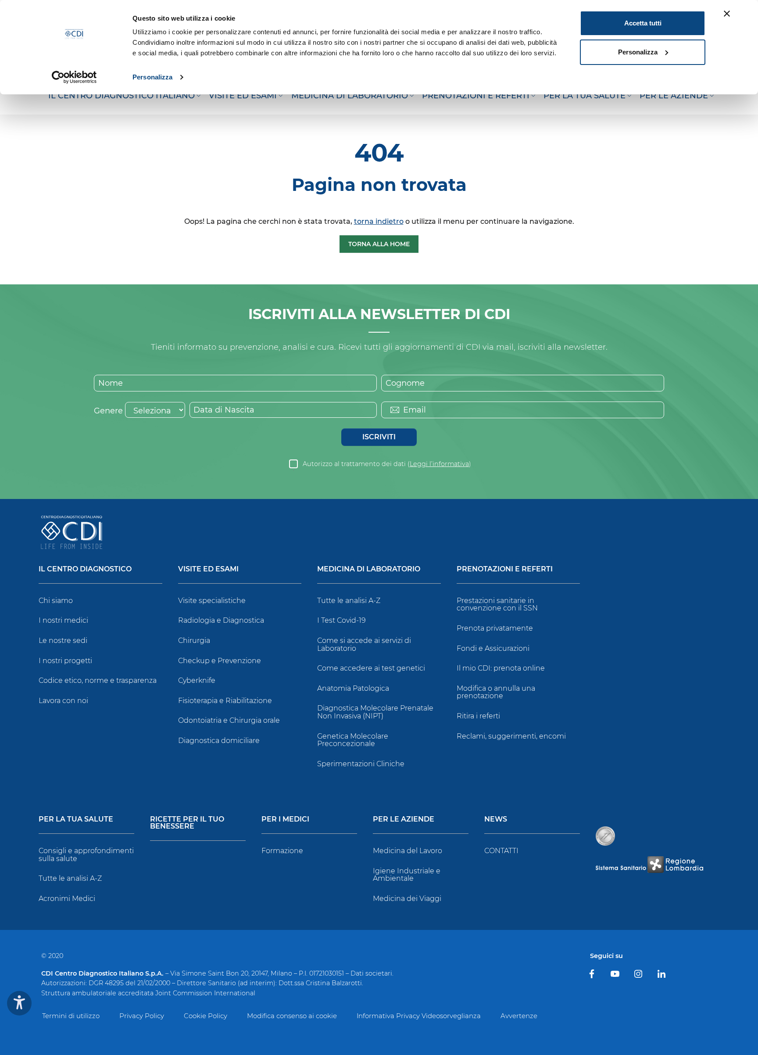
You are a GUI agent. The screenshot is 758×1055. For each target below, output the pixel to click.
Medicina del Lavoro (407, 851)
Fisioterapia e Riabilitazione (225, 700)
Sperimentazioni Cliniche (360, 764)
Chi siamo (56, 600)
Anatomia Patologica (353, 688)
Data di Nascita (223, 410)
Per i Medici (285, 819)
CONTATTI (501, 851)
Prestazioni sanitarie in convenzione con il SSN (497, 604)
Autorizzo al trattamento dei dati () (387, 464)
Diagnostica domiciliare (219, 740)
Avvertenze (519, 1016)
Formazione (282, 851)
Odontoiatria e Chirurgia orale (229, 720)
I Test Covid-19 (341, 620)
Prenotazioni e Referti (505, 569)
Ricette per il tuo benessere (187, 823)
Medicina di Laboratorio (368, 569)
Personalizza (152, 77)
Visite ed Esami (208, 569)
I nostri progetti (65, 661)
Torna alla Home (379, 244)
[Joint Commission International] (605, 836)
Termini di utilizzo (71, 1016)
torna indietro (379, 221)
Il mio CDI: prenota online (501, 668)
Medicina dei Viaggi (407, 898)
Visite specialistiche (212, 600)
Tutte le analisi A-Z (348, 600)
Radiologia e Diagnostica (221, 620)
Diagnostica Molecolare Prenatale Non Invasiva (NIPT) (375, 712)
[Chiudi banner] (727, 14)
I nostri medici (63, 620)
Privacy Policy (141, 1016)
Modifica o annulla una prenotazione (496, 692)
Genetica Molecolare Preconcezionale (352, 740)
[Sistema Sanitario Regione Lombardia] (649, 864)
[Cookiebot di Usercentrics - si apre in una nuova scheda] (74, 77)
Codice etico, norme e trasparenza (98, 680)
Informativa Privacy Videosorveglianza (419, 1016)
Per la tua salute (76, 819)
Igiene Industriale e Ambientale (406, 875)
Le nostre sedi (63, 640)
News (495, 819)
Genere (108, 411)
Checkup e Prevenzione (219, 661)
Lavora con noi (63, 700)
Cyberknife (196, 680)
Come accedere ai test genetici (371, 668)
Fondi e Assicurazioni (493, 648)
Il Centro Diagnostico (85, 569)
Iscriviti (379, 437)
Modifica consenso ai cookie (292, 1016)
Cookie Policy (205, 1016)
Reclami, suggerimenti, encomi (511, 736)
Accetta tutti (642, 23)
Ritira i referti (478, 716)
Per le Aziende (403, 819)
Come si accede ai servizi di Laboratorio (364, 644)
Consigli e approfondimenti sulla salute (86, 855)
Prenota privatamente (495, 628)
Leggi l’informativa (439, 464)
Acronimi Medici (67, 898)
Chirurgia (194, 640)
